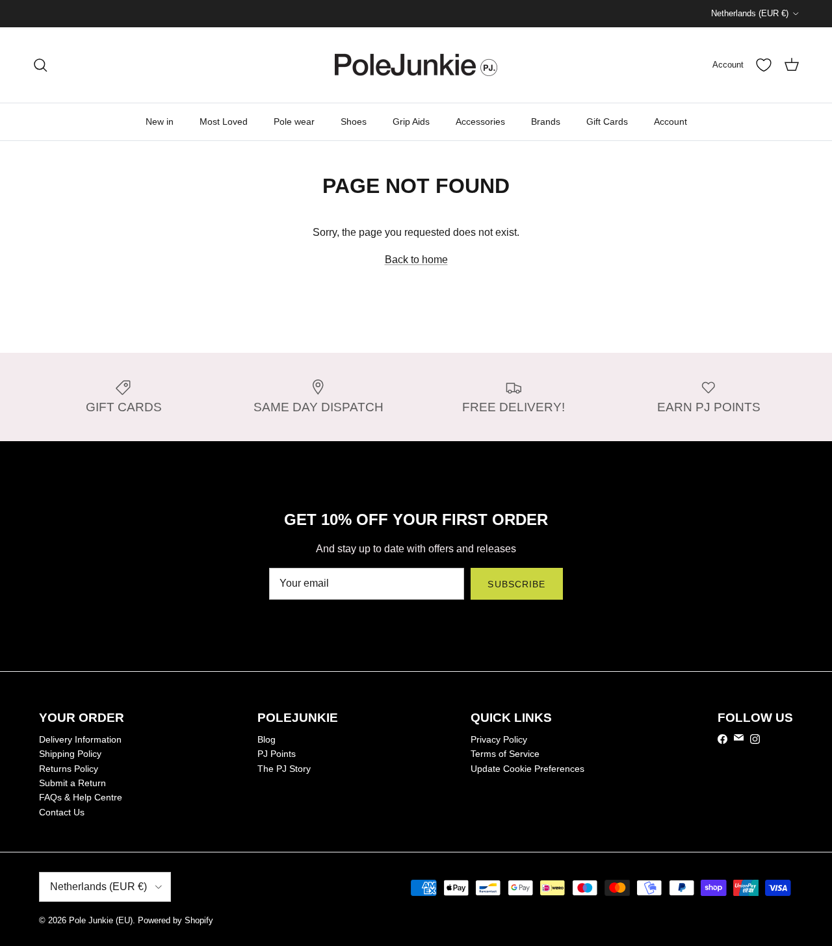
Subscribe (516, 584)
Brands (545, 121)
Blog (266, 739)
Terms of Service (505, 753)
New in (160, 121)
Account (670, 121)
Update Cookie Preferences (527, 768)
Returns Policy (68, 768)
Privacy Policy (499, 739)
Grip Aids (411, 121)
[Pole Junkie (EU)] (416, 65)
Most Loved (224, 121)
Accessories (480, 121)
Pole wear (294, 121)
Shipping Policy (70, 753)
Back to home (416, 259)
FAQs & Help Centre (80, 797)
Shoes (354, 121)
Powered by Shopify (175, 920)
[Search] (40, 65)
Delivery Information (80, 739)
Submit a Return (72, 783)
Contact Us (61, 812)
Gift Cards (607, 121)
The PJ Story (284, 768)
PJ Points (276, 753)
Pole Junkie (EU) (101, 920)
